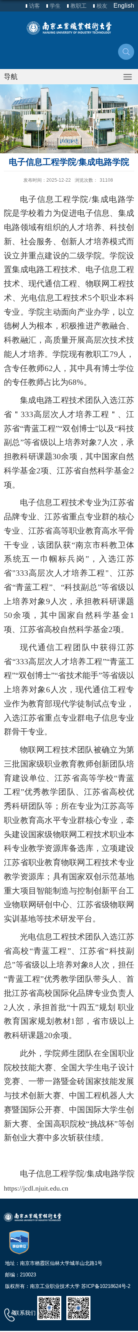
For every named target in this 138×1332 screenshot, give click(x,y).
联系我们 (25, 1313)
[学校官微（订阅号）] (78, 1307)
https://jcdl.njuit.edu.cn (36, 1188)
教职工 (79, 6)
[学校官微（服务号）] (49, 1307)
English (123, 5)
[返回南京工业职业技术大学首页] (69, 28)
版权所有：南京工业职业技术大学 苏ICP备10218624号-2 (67, 1286)
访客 (34, 6)
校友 (102, 6)
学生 (55, 6)
